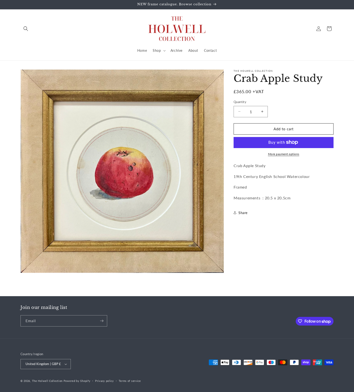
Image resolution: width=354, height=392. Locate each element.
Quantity (240, 102)
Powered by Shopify (77, 380)
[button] (25, 28)
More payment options (283, 154)
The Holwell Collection (47, 380)
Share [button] (243, 213)
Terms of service (130, 380)
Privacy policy (104, 380)
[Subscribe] (101, 321)
